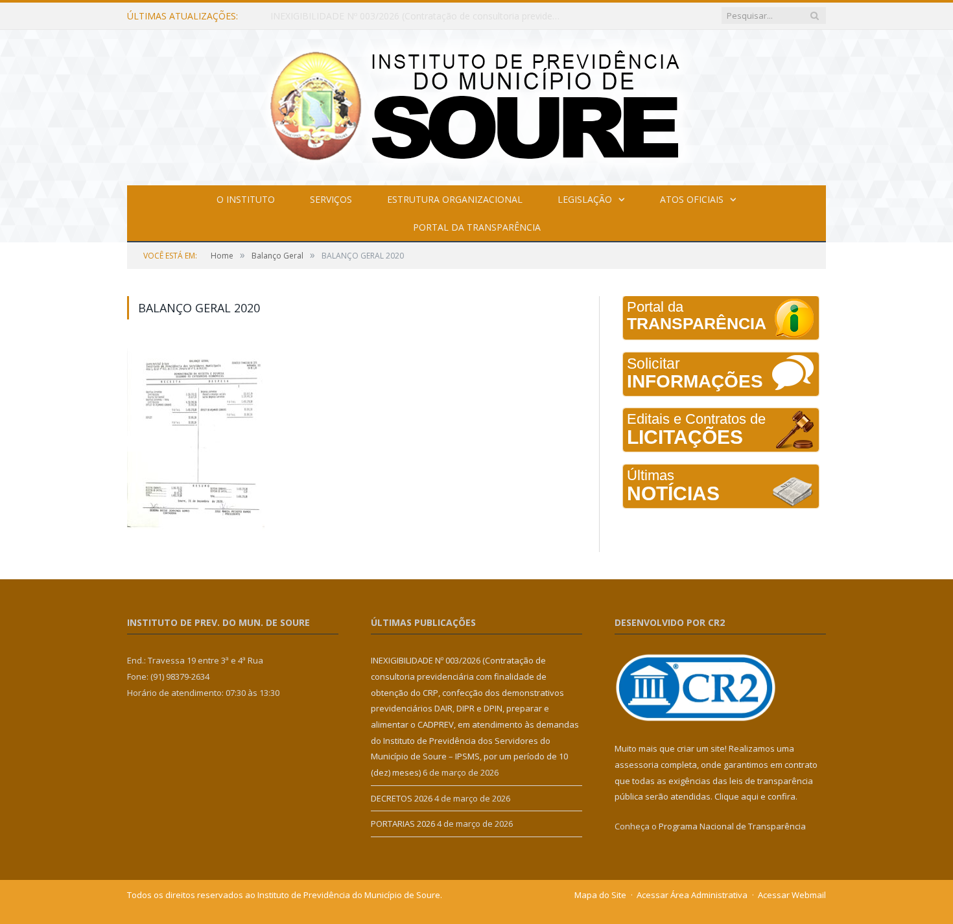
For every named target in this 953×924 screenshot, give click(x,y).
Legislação (585, 199)
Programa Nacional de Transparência (732, 826)
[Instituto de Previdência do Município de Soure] (476, 104)
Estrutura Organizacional (455, 199)
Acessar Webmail (792, 895)
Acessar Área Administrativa (692, 895)
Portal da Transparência (477, 227)
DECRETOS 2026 (305, 16)
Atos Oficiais (692, 199)
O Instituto (246, 199)
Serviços (331, 199)
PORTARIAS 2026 (403, 823)
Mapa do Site (600, 895)
